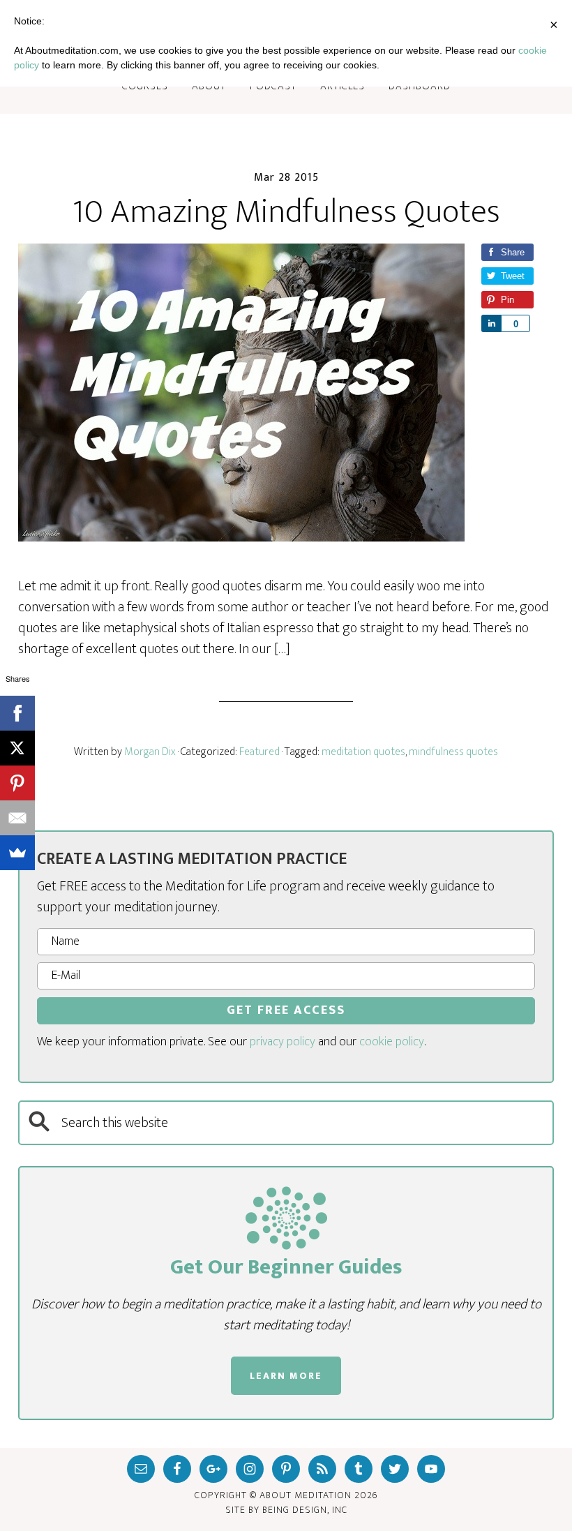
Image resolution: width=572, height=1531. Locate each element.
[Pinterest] (17, 782)
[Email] (17, 817)
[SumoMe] (17, 852)
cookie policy (391, 1041)
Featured (259, 751)
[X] (17, 748)
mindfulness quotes (453, 751)
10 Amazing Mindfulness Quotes (286, 212)
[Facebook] (17, 713)
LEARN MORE (286, 1376)
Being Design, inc (304, 1510)
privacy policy (282, 1041)
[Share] (491, 323)
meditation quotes (363, 751)
